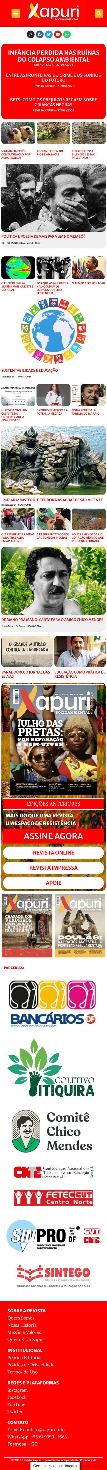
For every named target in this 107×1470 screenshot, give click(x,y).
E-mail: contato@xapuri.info (35, 1429)
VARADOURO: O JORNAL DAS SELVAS (25, 674)
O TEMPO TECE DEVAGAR (88, 283)
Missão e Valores (24, 1332)
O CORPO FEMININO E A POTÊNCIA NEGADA (52, 412)
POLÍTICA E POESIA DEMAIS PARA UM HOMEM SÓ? (43, 236)
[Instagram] (31, 34)
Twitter (15, 1411)
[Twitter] (49, 34)
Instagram (17, 1390)
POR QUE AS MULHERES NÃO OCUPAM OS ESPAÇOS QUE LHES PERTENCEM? (52, 288)
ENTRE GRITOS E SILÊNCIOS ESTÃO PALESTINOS (83, 154)
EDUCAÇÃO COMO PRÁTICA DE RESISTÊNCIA (80, 674)
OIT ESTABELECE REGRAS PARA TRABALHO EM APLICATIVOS (18, 538)
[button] (16, 13)
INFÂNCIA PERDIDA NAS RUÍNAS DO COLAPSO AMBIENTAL (53, 56)
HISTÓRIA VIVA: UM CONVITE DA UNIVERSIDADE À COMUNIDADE (14, 415)
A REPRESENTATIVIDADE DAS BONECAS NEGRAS (52, 536)
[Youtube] (58, 34)
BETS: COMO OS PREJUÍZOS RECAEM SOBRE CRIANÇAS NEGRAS (53, 102)
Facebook (17, 1397)
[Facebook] (40, 34)
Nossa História (21, 1325)
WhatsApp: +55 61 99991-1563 (37, 1436)
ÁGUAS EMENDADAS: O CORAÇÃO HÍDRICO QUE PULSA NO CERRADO (88, 538)
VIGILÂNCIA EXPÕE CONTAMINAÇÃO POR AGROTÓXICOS (15, 154)
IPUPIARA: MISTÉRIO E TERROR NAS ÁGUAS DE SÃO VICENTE (52, 500)
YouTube (16, 1404)
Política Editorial (24, 1357)
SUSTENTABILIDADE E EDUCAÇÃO (29, 370)
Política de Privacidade (31, 1364)
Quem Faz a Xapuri (26, 1339)
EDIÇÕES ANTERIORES (53, 804)
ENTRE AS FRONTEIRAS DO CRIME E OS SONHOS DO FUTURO (53, 78)
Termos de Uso (22, 1372)
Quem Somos (20, 1318)
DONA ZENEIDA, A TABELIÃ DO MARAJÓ (86, 412)
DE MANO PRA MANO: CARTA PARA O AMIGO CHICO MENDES (52, 619)
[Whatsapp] (67, 34)
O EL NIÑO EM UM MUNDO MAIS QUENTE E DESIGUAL (17, 286)
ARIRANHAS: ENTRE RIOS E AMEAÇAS (50, 152)
